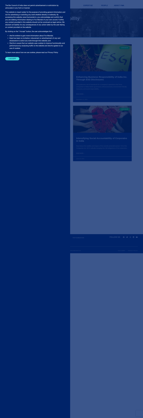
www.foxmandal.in (30, 17)
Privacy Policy (53, 52)
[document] (71, 209)
